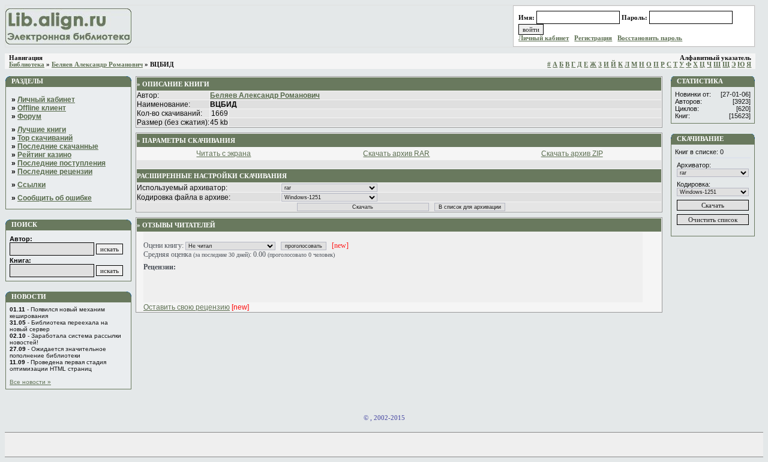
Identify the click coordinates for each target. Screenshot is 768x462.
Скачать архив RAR (396, 153)
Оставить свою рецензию (186, 307)
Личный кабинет (543, 38)
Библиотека (26, 64)
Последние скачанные (57, 146)
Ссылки (31, 185)
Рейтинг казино (44, 155)
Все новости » (30, 382)
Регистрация (593, 38)
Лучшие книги (41, 129)
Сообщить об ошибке (54, 198)
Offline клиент (41, 108)
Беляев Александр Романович (97, 64)
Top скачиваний (45, 138)
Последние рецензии (54, 171)
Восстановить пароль (649, 38)
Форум (29, 116)
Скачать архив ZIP (572, 153)
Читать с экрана (223, 153)
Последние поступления (61, 163)
